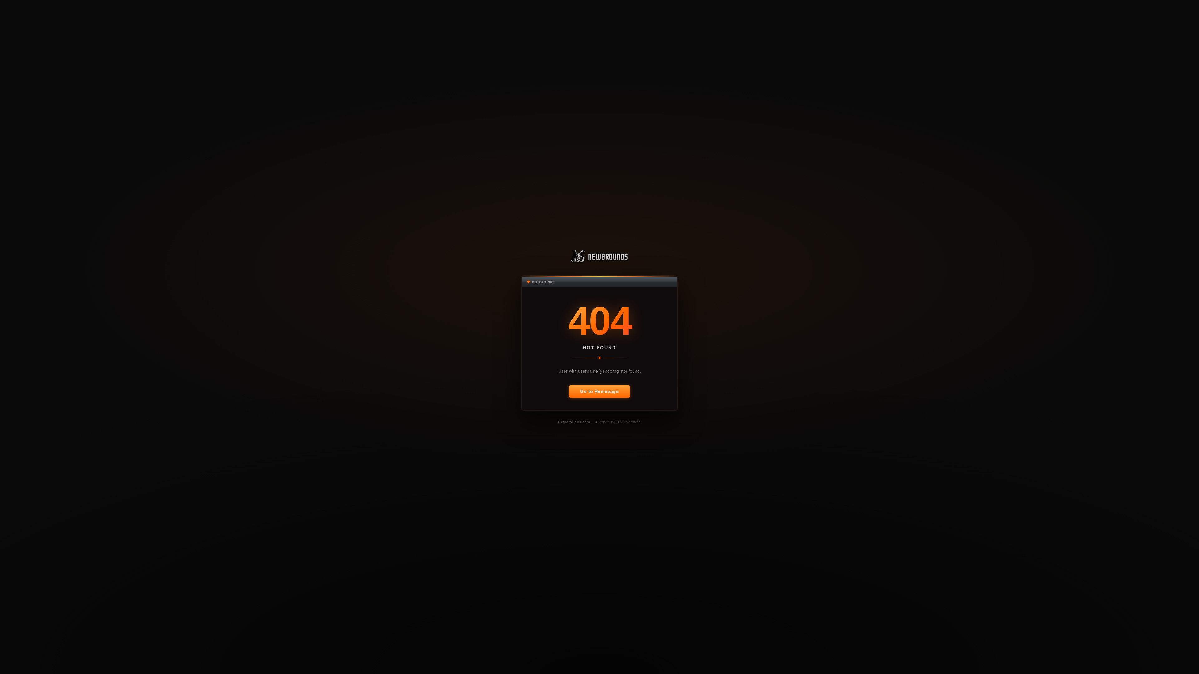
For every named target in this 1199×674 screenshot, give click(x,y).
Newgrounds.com (574, 422)
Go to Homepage (599, 391)
